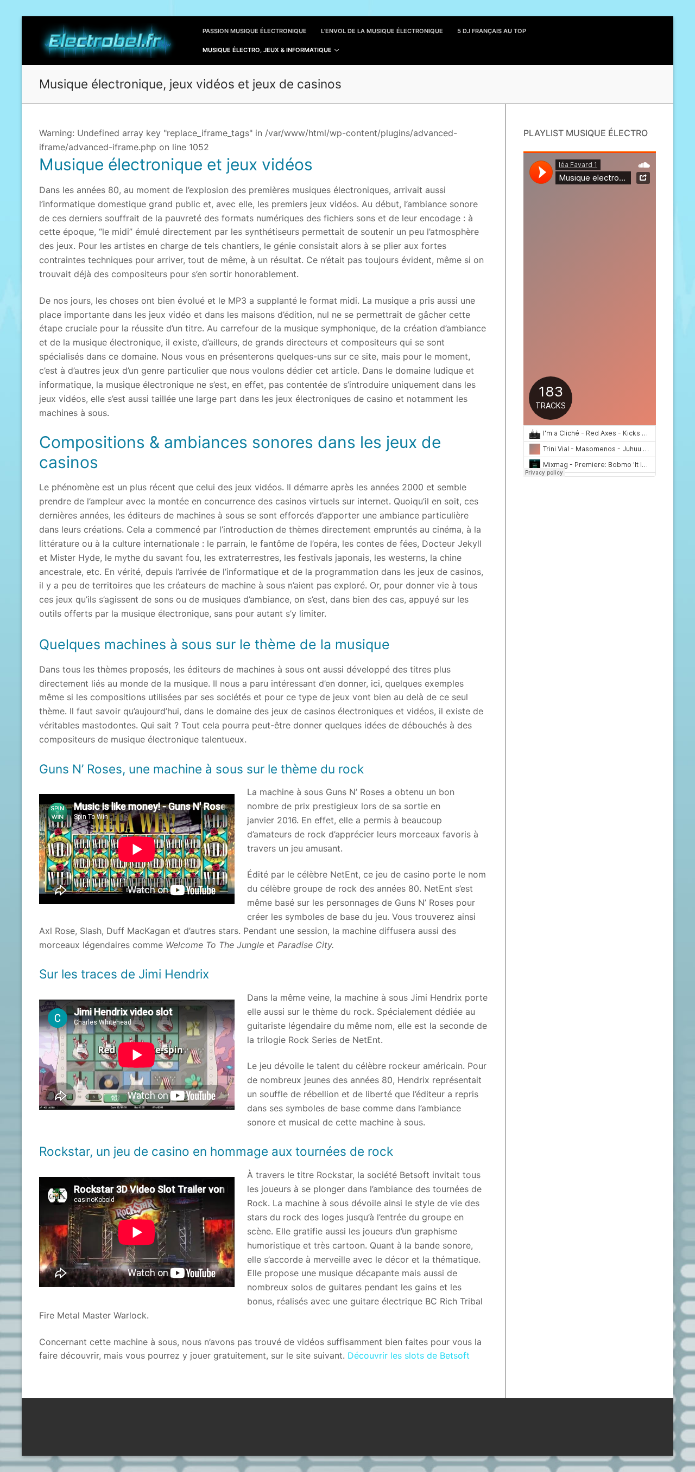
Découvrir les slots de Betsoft (409, 1355)
